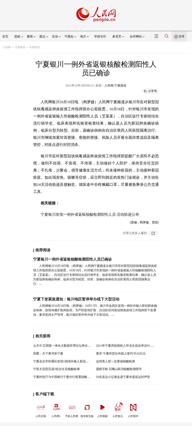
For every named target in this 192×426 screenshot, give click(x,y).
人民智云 (117, 416)
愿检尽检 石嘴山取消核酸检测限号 (119, 369)
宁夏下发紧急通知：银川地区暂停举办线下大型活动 (76, 299)
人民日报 (41, 416)
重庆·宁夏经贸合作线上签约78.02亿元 (121, 353)
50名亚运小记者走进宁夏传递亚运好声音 (123, 376)
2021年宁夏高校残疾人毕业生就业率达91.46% (126, 345)
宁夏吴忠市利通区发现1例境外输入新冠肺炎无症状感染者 (71, 361)
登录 (181, 36)
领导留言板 (87, 416)
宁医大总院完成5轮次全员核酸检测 (56, 369)
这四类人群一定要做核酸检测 (115, 361)
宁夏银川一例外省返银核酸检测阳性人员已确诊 (72, 259)
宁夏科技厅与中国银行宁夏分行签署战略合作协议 (66, 376)
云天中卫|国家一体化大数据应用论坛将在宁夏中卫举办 (69, 345)
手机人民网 (71, 416)
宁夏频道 (20, 47)
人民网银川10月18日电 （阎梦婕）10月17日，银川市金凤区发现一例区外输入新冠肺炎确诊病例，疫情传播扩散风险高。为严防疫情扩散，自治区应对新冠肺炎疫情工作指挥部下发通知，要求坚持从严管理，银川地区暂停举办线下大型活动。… (95, 310)
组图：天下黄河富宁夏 (48, 353)
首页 (5, 36)
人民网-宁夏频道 (115, 85)
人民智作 (133, 416)
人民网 (7, 47)
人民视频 (102, 416)
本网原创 (34, 47)
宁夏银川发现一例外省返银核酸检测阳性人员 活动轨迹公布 (90, 214)
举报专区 (100, 36)
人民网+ (56, 416)
